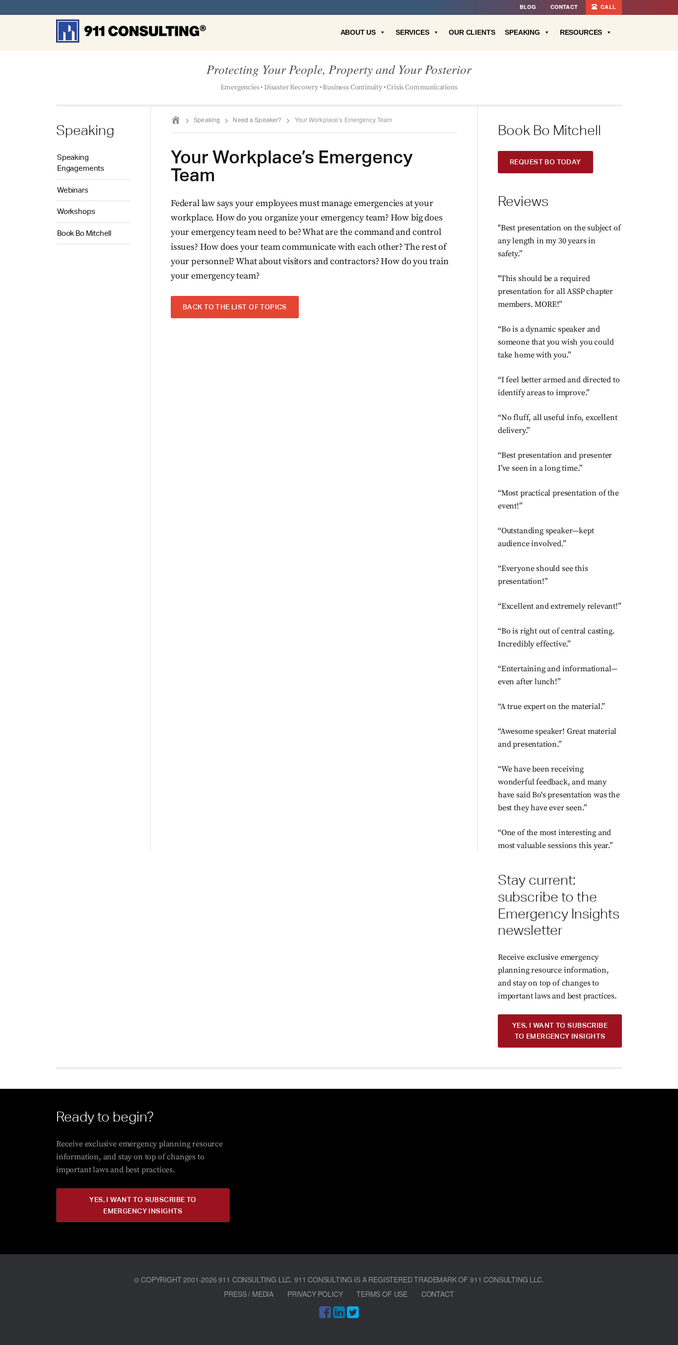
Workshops (76, 211)
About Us (358, 32)
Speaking (522, 32)
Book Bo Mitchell (84, 233)
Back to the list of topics (235, 306)
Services (412, 32)
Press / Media (248, 1293)
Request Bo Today (545, 161)
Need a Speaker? (257, 119)
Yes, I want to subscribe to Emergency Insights (560, 1031)
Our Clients (472, 32)
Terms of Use (381, 1293)
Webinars (72, 190)
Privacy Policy (314, 1293)
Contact (437, 1293)
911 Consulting (131, 31)
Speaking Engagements (80, 163)
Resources (581, 32)
